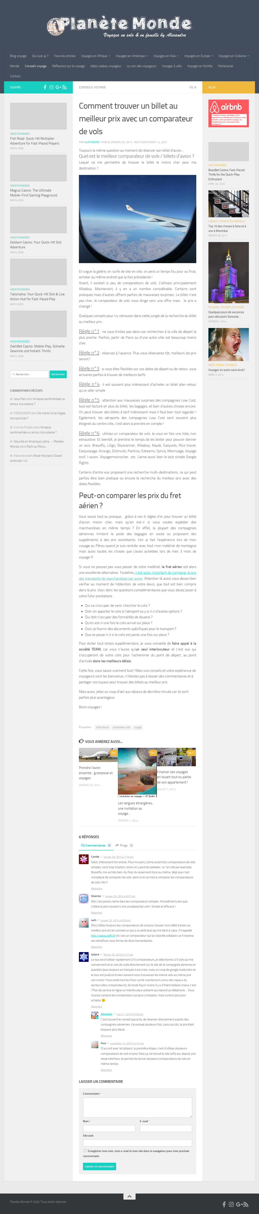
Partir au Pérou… (37, 446)
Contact (15, 76)
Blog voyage (18, 56)
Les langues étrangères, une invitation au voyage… (135, 808)
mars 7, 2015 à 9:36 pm (130, 1014)
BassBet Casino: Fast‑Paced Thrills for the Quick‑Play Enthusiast (226, 174)
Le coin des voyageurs (141, 66)
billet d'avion (102, 727)
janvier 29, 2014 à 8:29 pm (116, 920)
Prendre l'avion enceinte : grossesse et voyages (96, 773)
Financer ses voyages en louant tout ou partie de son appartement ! (174, 777)
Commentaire (92, 1093)
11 (193, 752)
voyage (137, 727)
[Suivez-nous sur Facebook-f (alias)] (44, 87)
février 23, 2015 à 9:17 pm (118, 954)
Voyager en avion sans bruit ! (226, 370)
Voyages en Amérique (130, 56)
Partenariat (225, 66)
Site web (88, 1135)
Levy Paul (20, 399)
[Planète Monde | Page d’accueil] (129, 25)
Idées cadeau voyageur (105, 66)
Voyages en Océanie (232, 56)
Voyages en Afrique (94, 56)
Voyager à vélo (172, 66)
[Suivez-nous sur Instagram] (51, 87)
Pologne (213, 307)
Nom (87, 1121)
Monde (14, 66)
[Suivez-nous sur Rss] (64, 87)
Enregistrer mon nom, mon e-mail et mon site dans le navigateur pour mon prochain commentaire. (136, 1153)
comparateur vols (121, 727)
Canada (212, 221)
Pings (126, 845)
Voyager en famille (199, 66)
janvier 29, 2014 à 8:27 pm (120, 896)
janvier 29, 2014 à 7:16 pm (119, 856)
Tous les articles (64, 56)
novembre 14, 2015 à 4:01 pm (127, 1043)
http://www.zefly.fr (103, 936)
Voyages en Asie (165, 56)
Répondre (96, 888)
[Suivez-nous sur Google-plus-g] (57, 87)
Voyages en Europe (197, 56)
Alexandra (92, 142)
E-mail (145, 1121)
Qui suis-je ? (40, 56)
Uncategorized (20, 133)
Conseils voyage (36, 66)
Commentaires (97, 845)
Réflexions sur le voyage (68, 66)
